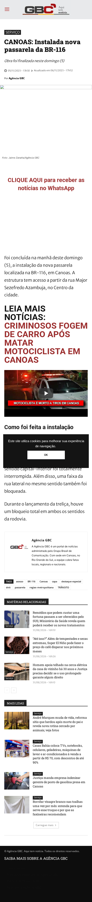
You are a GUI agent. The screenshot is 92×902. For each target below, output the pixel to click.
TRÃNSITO (63, 587)
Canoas (44, 581)
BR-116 (31, 581)
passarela (20, 587)
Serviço (13, 32)
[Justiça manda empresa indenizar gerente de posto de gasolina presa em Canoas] (16, 781)
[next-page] (13, 690)
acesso (19, 581)
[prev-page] (7, 690)
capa (54, 581)
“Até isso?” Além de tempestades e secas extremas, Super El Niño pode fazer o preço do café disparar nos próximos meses (60, 645)
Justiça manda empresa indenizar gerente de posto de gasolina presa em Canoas (59, 782)
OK (46, 454)
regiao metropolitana (41, 587)
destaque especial (71, 581)
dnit (8, 587)
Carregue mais (44, 825)
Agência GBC (17, 78)
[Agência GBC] (19, 551)
